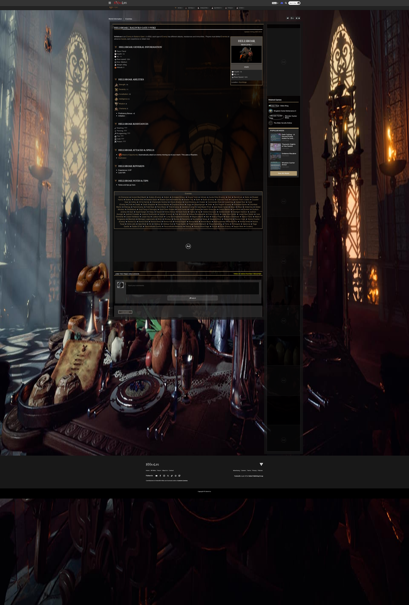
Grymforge (243, 82)
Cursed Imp (228, 202)
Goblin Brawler (195, 209)
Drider (210, 204)
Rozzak (214, 226)
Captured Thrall (223, 199)
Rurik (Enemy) (225, 226)
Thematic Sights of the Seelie (288, 145)
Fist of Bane (161, 207)
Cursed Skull (240, 202)
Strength (122, 84)
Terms (249, 470)
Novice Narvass (220, 221)
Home (147, 470)
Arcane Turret (193, 197)
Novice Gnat (143, 221)
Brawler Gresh (151, 199)
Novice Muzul (206, 221)
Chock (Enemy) (176, 202)
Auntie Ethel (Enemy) (217, 197)
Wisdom (122, 103)
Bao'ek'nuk (238, 197)
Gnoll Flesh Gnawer (167, 209)
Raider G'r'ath (137, 226)
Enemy (129, 36)
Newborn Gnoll (215, 219)
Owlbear (157, 224)
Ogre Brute (142, 224)
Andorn (166, 197)
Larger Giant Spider (246, 214)
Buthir (198, 199)
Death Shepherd (149, 204)
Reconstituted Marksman (173, 226)
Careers (243, 470)
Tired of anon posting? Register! (247, 274)
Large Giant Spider (229, 214)
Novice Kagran (180, 221)
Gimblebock (131, 209)
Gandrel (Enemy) (188, 207)
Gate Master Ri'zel (204, 207)
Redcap (188, 226)
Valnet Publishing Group (255, 476)
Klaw (177, 214)
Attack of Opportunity (130, 154)
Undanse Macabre (289, 153)
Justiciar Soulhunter (149, 214)
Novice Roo (232, 221)
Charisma (122, 108)
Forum (159, 470)
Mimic (159, 219)
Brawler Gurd (165, 199)
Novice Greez (156, 221)
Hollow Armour (170, 212)
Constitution (123, 94)
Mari (207, 216)
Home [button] (179, 8)
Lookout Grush (157, 216)
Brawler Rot (176, 199)
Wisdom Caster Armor (288, 164)
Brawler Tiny (188, 199)
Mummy (177, 219)
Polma (227, 224)
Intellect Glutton (224, 212)
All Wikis (153, 470)
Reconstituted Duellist (153, 226)
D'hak (130, 204)
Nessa (204, 219)
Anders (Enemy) (155, 197)
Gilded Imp (249, 207)
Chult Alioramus (190, 202)
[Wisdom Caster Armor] (275, 165)
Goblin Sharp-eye (210, 209)
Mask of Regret (217, 216)
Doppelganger (199, 204)
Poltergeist (236, 224)
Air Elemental (124, 197)
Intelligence (123, 99)
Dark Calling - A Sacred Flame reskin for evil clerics (288, 136)
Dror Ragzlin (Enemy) (223, 204)
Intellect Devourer (209, 212)
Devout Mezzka (163, 204)
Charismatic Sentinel (160, 202)
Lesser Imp (146, 216)
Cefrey (133, 202)
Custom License (182, 480)
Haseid (159, 212)
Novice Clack (240, 219)
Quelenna (246, 224)
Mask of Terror (247, 216)
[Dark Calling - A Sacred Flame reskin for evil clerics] (275, 138)
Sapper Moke (238, 226)
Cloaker (202, 202)
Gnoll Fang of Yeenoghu (148, 209)
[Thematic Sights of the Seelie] (275, 147)
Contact (171, 470)
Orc (150, 224)
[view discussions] (287, 18)
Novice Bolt (228, 219)
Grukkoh (246, 209)
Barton (247, 197)
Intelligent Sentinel (240, 212)
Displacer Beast (178, 204)
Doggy (189, 204)
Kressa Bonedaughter (197, 214)
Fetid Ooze (150, 207)
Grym (131, 212)
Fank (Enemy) (138, 207)
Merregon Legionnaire (146, 219)
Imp (199, 212)
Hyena (192, 212)
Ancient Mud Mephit (138, 197)
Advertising (236, 470)
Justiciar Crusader (132, 214)
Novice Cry (132, 221)
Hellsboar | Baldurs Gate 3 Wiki (135, 28)
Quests (123, 39)
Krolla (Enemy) (213, 214)
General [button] (191, 8)
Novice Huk (167, 221)
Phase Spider (181, 224)
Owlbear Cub (168, 224)
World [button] (229, 8)
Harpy (151, 212)
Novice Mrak (193, 221)
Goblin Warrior (224, 209)
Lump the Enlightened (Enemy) (177, 216)
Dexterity (122, 89)
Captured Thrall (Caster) (240, 199)
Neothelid (196, 219)
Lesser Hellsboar (132, 216)
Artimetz (203, 197)
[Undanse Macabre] (275, 156)
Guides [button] (240, 8)
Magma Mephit (197, 216)
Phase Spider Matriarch (197, 224)
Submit (193, 298)
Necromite (186, 219)
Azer (229, 197)
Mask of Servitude (232, 216)
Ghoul (239, 207)
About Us (165, 470)
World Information (115, 19)
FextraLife (237, 476)
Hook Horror (182, 212)
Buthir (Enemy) (208, 199)
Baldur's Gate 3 (139, 36)
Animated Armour (178, 197)
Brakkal (128, 199)
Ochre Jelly (131, 224)
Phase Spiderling (215, 224)
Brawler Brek (139, 199)
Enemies (128, 19)
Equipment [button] (217, 8)
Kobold (183, 214)
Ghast (232, 207)
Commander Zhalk (215, 202)
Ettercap (127, 207)
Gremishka (237, 209)
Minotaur (167, 219)
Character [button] (203, 8)
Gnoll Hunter (182, 209)
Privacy (254, 470)
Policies (260, 470)
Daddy (137, 204)
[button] (275, 3)
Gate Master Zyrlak (221, 207)
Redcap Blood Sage (201, 226)
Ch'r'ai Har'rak (144, 202)
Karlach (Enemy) (165, 214)
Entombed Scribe (240, 204)
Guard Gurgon (141, 212)
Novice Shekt (245, 221)
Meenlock (132, 219)
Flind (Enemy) (174, 207)
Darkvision (122, 158)
